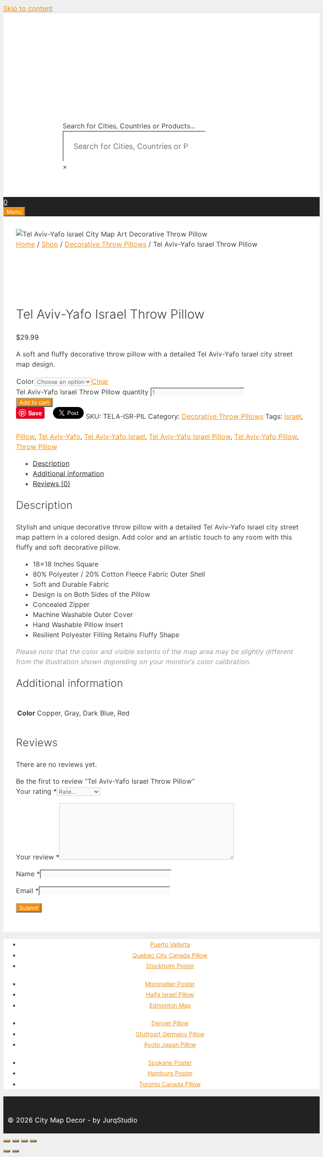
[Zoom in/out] (33, 1141)
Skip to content (28, 8)
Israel (292, 416)
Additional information (68, 473)
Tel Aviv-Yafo (59, 436)
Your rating (36, 791)
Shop (50, 244)
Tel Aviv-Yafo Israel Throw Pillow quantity (82, 392)
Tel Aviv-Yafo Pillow (265, 436)
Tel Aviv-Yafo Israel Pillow (189, 436)
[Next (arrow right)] (15, 1151)
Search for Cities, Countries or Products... (129, 126)
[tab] (170, 463)
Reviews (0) (51, 483)
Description (51, 463)
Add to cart (34, 402)
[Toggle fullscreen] (24, 1141)
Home (25, 244)
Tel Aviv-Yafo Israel (114, 436)
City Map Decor (61, 52)
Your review (37, 857)
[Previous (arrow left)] (6, 1151)
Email (27, 890)
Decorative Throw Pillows (105, 244)
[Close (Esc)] (6, 1141)
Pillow (25, 436)
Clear (100, 381)
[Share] (15, 1141)
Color (25, 381)
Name (28, 874)
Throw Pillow (36, 446)
